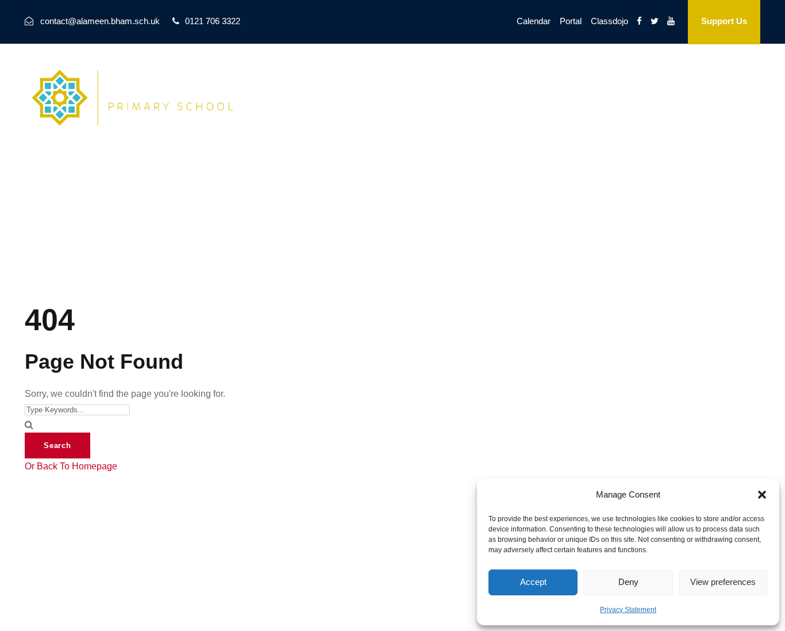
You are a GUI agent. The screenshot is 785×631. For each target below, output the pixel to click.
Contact (539, 83)
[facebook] (639, 21)
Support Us (724, 21)
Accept (533, 582)
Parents (715, 83)
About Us (390, 83)
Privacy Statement (628, 610)
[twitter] (655, 21)
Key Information (466, 83)
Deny (628, 582)
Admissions (603, 83)
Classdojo (609, 21)
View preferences (723, 582)
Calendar (534, 21)
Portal (571, 21)
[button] (762, 494)
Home (336, 83)
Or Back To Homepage (71, 466)
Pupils (664, 83)
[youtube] (671, 21)
